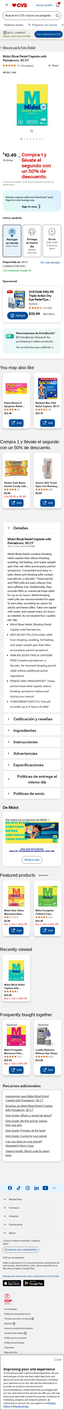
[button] (50, 262)
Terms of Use (21, 1406)
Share (55, 65)
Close (57, 1359)
